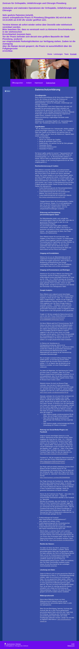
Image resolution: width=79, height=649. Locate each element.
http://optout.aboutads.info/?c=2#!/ (55, 193)
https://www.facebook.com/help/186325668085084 (55, 477)
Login (72, 644)
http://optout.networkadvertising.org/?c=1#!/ (52, 190)
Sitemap (18, 644)
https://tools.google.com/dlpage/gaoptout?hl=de (54, 392)
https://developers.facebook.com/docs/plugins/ (54, 454)
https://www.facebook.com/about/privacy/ (61, 540)
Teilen (8, 91)
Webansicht (70, 646)
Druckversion (10, 644)
